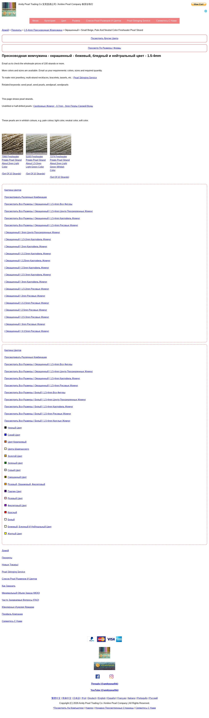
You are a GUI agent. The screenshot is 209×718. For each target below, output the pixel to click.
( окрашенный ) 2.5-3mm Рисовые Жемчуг (26, 317)
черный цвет (15, 428)
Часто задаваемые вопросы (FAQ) (20, 600)
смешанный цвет (17, 477)
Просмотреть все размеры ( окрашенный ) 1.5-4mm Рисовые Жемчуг (41, 225)
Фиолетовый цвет (17, 505)
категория (50, 20)
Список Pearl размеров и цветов (103, 20)
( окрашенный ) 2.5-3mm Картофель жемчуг (27, 274)
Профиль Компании (12, 614)
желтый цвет (15, 533)
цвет (63, 20)
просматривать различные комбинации (25, 197)
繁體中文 (56, 698)
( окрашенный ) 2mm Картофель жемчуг (25, 246)
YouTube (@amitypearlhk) (104, 690)
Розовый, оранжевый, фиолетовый (26, 484)
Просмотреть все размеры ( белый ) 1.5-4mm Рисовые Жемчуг (37, 414)
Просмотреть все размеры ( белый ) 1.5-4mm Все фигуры (34, 392)
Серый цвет (14, 470)
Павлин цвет (14, 491)
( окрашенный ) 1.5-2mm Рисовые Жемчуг (26, 289)
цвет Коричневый (17, 442)
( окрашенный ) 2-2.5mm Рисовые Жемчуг (26, 303)
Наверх (89, 708)
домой (5, 30)
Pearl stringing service (138, 20)
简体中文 (66, 698)
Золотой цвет (15, 456)
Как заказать (8, 586)
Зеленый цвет (15, 463)
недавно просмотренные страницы (114, 708)
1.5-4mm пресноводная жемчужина (43, 30)
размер (76, 20)
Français (121, 698)
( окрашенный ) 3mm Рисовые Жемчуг (24, 324)
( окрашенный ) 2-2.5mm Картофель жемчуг (27, 253)
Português (142, 698)
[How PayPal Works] (104, 641)
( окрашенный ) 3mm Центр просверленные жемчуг (32, 232)
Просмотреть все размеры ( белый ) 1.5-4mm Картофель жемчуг (38, 406)
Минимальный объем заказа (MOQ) (21, 593)
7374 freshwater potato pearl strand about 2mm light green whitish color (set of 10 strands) (60, 166)
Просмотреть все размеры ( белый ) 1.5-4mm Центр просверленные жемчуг (45, 399)
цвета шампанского (18, 449)
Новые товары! (10, 564)
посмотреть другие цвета (104, 38)
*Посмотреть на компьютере (68, 708)
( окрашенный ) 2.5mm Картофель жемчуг (26, 268)
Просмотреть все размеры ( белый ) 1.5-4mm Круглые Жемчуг (37, 421)
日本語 (76, 698)
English (102, 698)
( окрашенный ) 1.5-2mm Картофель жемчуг (27, 239)
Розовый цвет (15, 498)
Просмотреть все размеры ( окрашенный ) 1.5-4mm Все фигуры (38, 204)
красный (12, 512)
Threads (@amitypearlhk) (104, 684)
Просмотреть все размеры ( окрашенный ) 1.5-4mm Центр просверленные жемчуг (48, 211)
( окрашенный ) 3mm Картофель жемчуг (25, 282)
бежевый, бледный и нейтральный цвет (29, 526)
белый (11, 519)
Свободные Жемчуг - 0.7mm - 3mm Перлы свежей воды (63, 106)
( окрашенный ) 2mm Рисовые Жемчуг (24, 296)
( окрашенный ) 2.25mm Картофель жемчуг (27, 260)
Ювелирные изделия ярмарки (18, 607)
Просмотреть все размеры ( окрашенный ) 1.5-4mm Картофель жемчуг (42, 218)
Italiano (131, 698)
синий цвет (14, 435)
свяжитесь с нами (166, 20)
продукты (16, 30)
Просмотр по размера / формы (104, 48)
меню (35, 20)
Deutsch (92, 698)
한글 (84, 698)
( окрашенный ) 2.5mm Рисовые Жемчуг (25, 310)
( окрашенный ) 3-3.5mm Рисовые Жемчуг (26, 331)
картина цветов (12, 190)
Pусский (153, 698)
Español (111, 698)
